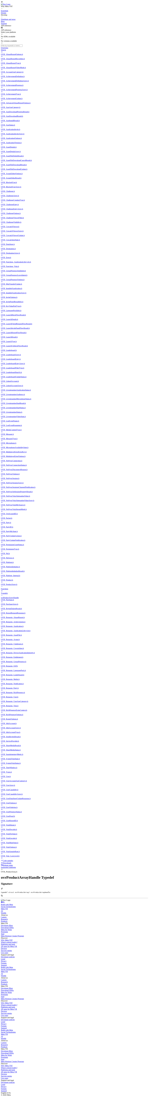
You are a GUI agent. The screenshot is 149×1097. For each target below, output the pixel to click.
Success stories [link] (6, 951)
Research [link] (4, 919)
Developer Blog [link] (7, 925)
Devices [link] (4, 948)
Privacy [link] (4, 961)
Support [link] (4, 965)
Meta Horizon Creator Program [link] (12, 936)
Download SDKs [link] (7, 928)
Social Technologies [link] (8, 907)
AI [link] (2, 911)
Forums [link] (4, 963)
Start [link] (2, 934)
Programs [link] (4, 932)
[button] (74, 2)
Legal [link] (3, 959)
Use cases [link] (4, 953)
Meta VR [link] (4, 909)
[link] (5, 4)
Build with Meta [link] (7, 905)
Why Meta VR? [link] (7, 940)
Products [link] (4, 921)
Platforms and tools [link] (8, 944)
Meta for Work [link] (6, 930)
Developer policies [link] (8, 957)
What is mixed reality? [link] (9, 942)
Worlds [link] (3, 913)
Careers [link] (4, 917)
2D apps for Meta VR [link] (9, 946)
